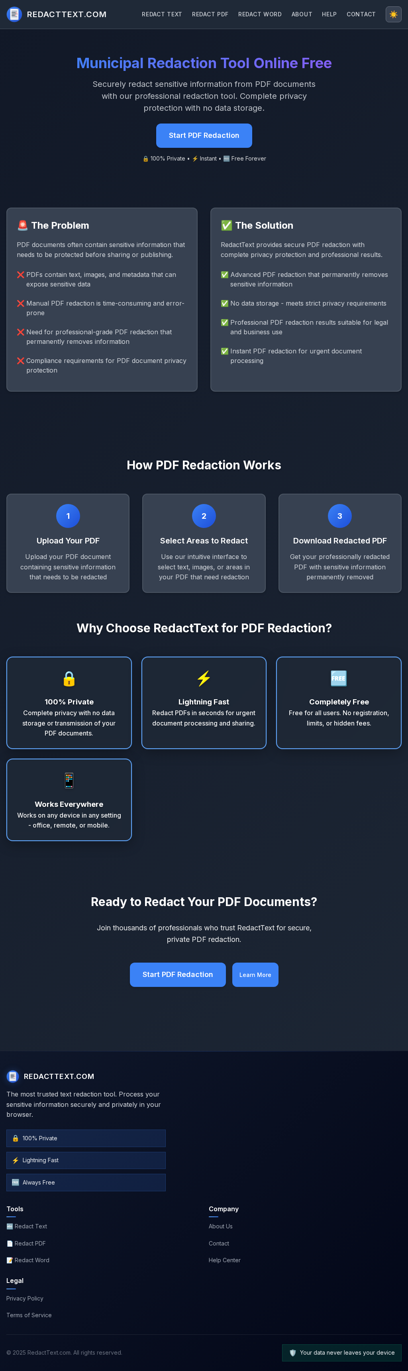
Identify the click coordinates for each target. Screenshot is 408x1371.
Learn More (255, 974)
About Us (221, 1226)
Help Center (225, 1260)
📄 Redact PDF (26, 1243)
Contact (219, 1243)
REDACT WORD (260, 14)
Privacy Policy (24, 1298)
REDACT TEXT (162, 14)
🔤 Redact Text (26, 1226)
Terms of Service (29, 1315)
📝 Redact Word (27, 1260)
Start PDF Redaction (204, 135)
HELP (329, 14)
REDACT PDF (210, 14)
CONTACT (361, 14)
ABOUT (302, 14)
